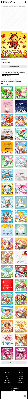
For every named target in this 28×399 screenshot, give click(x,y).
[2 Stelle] (3, 59)
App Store (21, 378)
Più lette (7, 380)
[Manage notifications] (25, 396)
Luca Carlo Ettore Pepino (8, 81)
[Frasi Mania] (8, 2)
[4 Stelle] (5, 59)
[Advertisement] (14, 19)
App (7, 376)
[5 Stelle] (6, 59)
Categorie (7, 372)
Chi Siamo (21, 371)
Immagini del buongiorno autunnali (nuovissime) (13, 73)
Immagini (7, 374)
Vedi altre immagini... (14, 362)
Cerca (7, 378)
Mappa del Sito (21, 382)
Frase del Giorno (7, 382)
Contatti (21, 372)
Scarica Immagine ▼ (14, 66)
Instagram (21, 376)
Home (7, 371)
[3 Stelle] (4, 59)
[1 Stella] (1, 59)
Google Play (21, 380)
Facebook (21, 374)
